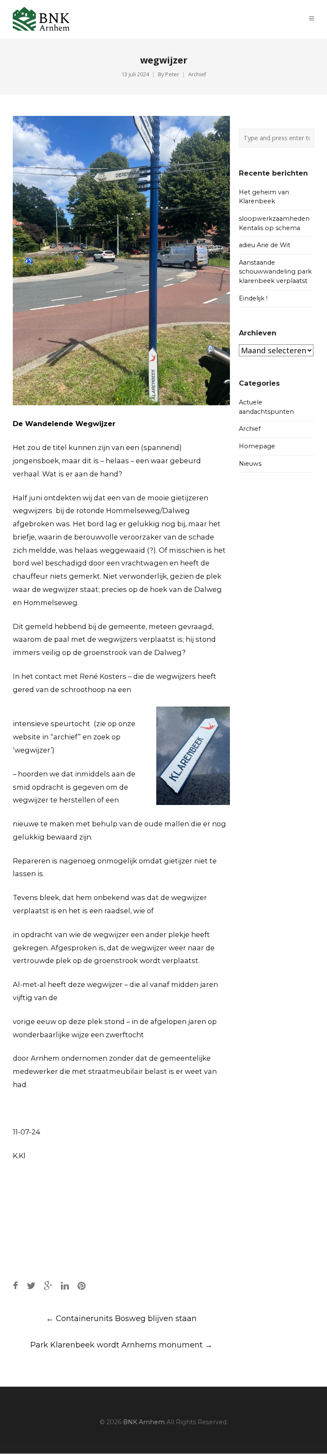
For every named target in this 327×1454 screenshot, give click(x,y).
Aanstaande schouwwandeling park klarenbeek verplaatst (275, 272)
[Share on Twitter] (31, 1285)
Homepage (257, 446)
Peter (172, 74)
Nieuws (250, 463)
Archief (197, 74)
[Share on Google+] (48, 1285)
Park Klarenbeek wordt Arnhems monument (121, 1345)
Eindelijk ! (253, 298)
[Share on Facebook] (15, 1285)
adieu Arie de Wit (264, 245)
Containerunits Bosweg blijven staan (121, 1318)
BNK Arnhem (144, 1422)
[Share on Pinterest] (81, 1285)
